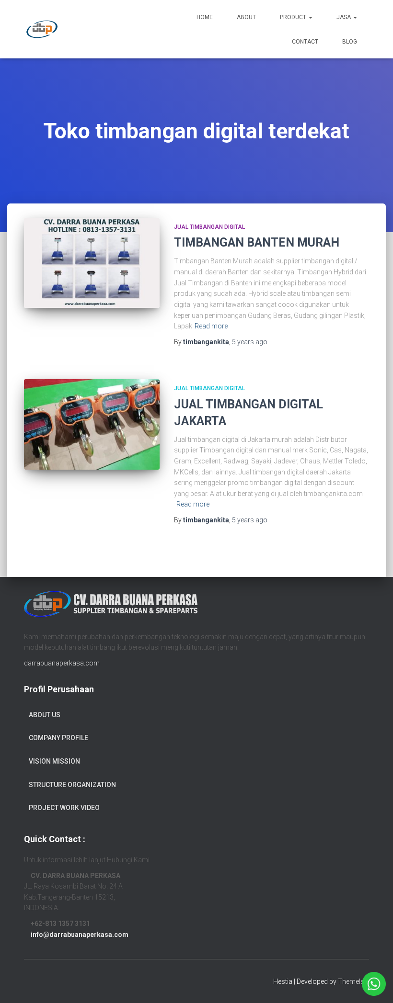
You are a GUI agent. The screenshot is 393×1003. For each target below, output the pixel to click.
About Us (44, 715)
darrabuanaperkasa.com (62, 663)
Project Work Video (64, 807)
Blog (349, 41)
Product (294, 17)
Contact (305, 41)
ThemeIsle (353, 981)
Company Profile (58, 738)
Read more (211, 326)
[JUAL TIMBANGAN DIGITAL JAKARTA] (92, 424)
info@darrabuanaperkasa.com (79, 934)
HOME (204, 17)
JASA (344, 17)
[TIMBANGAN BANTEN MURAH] (92, 263)
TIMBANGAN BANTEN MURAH (256, 242)
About (246, 17)
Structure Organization (72, 785)
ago (249, 342)
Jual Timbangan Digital (209, 227)
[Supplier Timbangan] (42, 29)
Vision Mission (54, 761)
